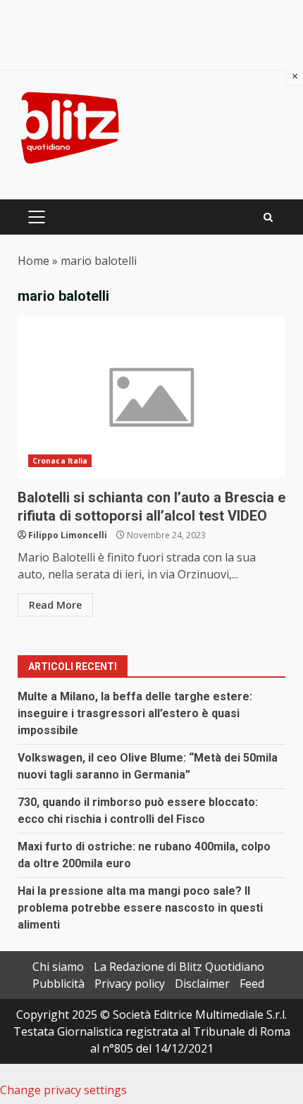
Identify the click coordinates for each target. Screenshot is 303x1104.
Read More (55, 605)
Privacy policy (129, 983)
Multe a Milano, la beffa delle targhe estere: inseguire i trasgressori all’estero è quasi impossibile (135, 713)
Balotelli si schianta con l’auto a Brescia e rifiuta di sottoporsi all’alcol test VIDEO (151, 397)
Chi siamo (58, 966)
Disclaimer (202, 983)
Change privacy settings (63, 1090)
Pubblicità (58, 983)
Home (33, 260)
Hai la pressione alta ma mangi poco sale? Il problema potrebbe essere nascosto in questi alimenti (140, 907)
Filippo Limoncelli (67, 535)
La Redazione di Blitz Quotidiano (179, 966)
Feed (252, 983)
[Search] (268, 217)
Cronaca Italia (59, 461)
